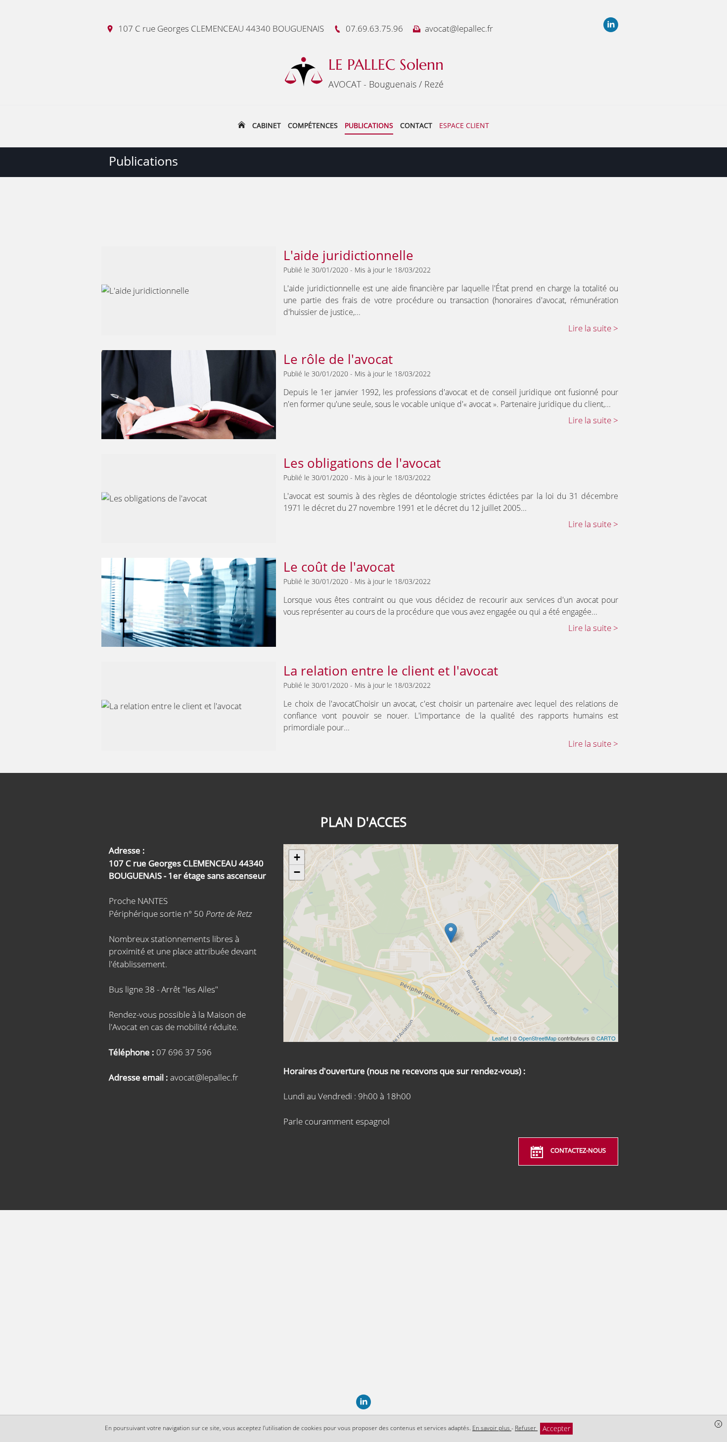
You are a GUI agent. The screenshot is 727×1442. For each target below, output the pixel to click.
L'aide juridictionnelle (348, 255)
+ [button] (297, 857)
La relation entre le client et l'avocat (390, 670)
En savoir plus (491, 1428)
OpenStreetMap (537, 1038)
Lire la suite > (593, 328)
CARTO (606, 1038)
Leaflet (500, 1038)
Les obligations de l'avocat (362, 463)
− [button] (297, 872)
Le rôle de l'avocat (338, 359)
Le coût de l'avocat (339, 567)
